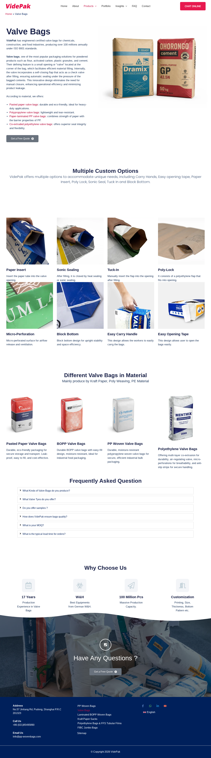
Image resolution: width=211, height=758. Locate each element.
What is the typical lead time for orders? (44, 534)
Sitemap (81, 733)
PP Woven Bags (87, 706)
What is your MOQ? (33, 525)
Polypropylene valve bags (24, 112)
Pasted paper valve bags (23, 104)
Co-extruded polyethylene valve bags (30, 124)
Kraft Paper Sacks (87, 719)
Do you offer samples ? (35, 508)
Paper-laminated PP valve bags (27, 116)
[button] (95, 6)
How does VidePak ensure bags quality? (45, 516)
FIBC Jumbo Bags (88, 727)
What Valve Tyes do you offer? (39, 499)
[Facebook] (142, 706)
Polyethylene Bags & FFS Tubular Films (100, 723)
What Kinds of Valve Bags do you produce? (46, 490)
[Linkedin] (157, 706)
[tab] (105, 490)
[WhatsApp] (150, 706)
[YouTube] (165, 706)
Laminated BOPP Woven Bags (94, 714)
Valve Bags (84, 710)
